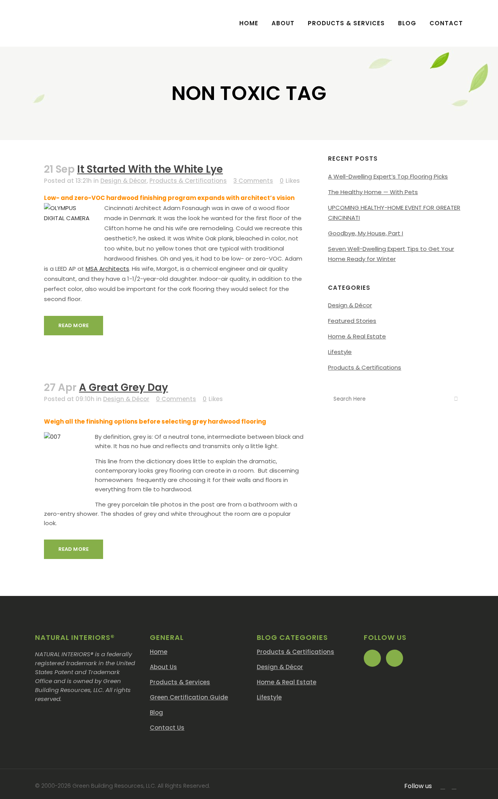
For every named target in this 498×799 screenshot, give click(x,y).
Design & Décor (123, 181)
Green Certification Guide (189, 697)
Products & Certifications (188, 181)
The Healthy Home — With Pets (373, 192)
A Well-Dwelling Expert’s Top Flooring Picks (388, 176)
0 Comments (176, 399)
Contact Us (167, 728)
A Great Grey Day (123, 387)
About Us (163, 667)
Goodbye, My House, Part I (365, 233)
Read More (73, 325)
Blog (156, 712)
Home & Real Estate (357, 336)
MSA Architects (107, 269)
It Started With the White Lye (150, 169)
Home (158, 652)
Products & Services (180, 682)
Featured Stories (352, 321)
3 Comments (253, 181)
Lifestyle (340, 352)
